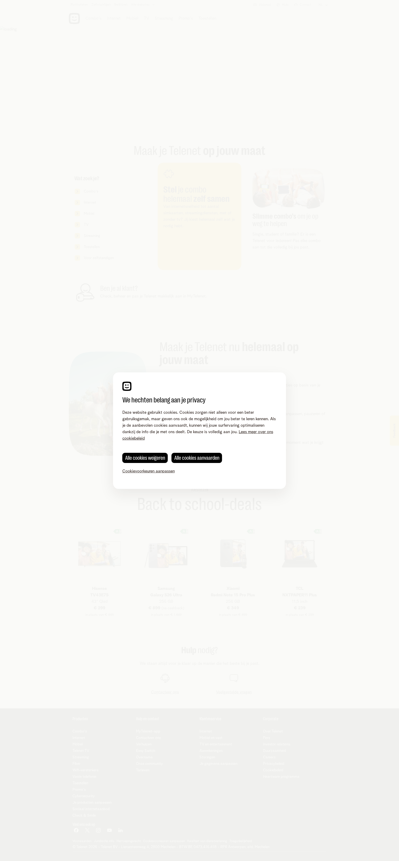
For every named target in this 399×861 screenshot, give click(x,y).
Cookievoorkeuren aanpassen (148, 471)
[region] (199, 430)
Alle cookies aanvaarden (196, 458)
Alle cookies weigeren (145, 458)
